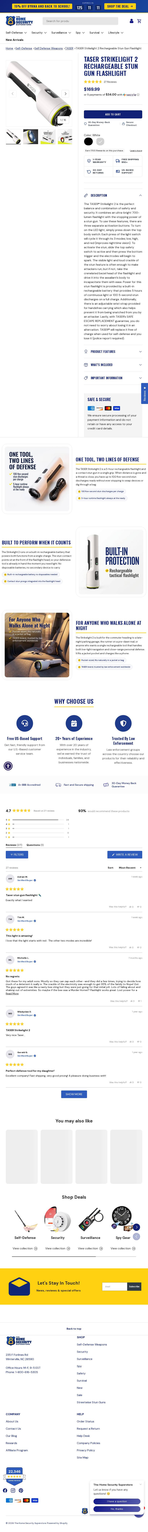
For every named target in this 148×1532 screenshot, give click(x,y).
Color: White (92, 135)
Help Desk (83, 1436)
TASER (69, 48)
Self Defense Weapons (48, 48)
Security (58, 1238)
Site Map (82, 1457)
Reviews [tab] (14, 845)
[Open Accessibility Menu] (8, 766)
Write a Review (127, 855)
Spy (79, 1366)
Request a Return (88, 1429)
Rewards (11, 1443)
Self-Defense (24, 48)
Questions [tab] (35, 845)
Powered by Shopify (57, 1523)
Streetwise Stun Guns (91, 1402)
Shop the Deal (118, 6)
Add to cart (113, 114)
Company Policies (88, 1443)
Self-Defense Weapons (92, 1344)
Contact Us (13, 1429)
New (79, 1388)
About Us (12, 1421)
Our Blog (11, 1436)
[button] (113, 82)
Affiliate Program (17, 1450)
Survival (82, 1380)
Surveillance (90, 1238)
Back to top (74, 1328)
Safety (81, 1373)
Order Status (85, 1421)
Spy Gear (123, 1238)
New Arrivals (14, 40)
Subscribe (134, 1286)
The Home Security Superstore (30, 1523)
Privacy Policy (86, 1450)
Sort (111, 867)
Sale (79, 1395)
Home (9, 48)
